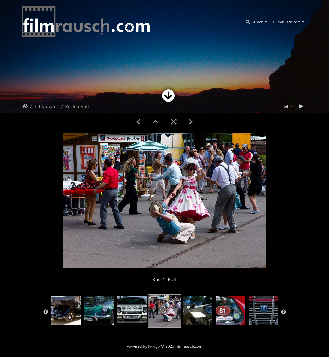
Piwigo (154, 346)
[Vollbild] (173, 121)
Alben (258, 21)
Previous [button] (45, 312)
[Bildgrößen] (288, 106)
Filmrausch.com (287, 21)
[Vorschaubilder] (155, 121)
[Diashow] (301, 106)
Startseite (25, 106)
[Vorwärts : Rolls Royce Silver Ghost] (190, 121)
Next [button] (283, 312)
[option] (66, 310)
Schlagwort (46, 106)
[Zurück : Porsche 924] (138, 121)
